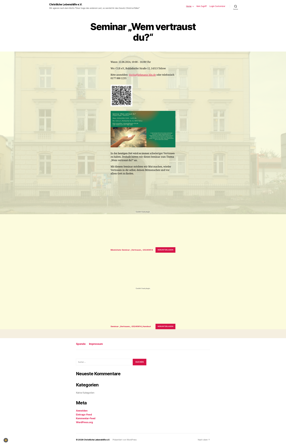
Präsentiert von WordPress (125, 440)
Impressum (96, 343)
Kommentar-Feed (85, 418)
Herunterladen (165, 250)
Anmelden (81, 410)
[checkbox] (6, 440)
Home (188, 6)
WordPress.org (84, 422)
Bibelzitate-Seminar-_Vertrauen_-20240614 (132, 250)
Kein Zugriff (202, 6)
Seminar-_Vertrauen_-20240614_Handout (131, 326)
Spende (81, 343)
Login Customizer (217, 6)
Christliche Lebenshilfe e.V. (65, 4)
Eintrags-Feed (84, 414)
